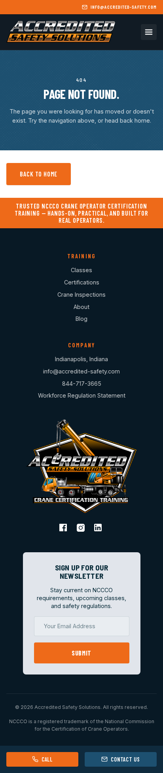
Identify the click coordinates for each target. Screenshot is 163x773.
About (81, 306)
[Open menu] (149, 32)
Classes (81, 270)
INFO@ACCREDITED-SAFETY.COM (123, 6)
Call (47, 759)
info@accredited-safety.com (81, 371)
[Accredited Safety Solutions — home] (60, 32)
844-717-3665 (81, 383)
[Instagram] (81, 528)
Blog (81, 318)
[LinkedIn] (99, 528)
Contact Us (125, 759)
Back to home (38, 174)
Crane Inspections (81, 294)
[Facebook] (64, 528)
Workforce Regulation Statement (81, 395)
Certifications (81, 282)
